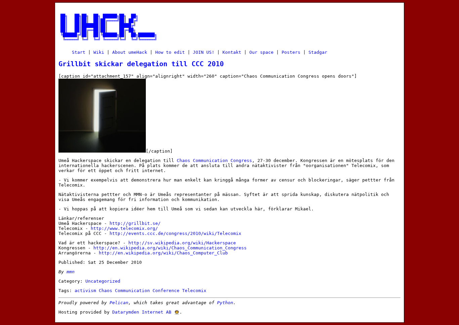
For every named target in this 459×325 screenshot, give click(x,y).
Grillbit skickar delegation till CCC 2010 (141, 64)
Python (225, 302)
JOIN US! (203, 52)
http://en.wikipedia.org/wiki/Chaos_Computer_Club (163, 252)
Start (78, 52)
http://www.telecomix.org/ (124, 228)
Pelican (119, 302)
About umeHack (129, 52)
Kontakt (231, 52)
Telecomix (194, 290)
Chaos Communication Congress (214, 160)
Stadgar (317, 52)
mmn (71, 271)
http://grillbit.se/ (135, 223)
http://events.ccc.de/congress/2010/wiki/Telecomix (175, 233)
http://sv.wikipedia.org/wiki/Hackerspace (182, 242)
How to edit (170, 52)
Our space (261, 52)
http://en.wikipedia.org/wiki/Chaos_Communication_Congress (170, 247)
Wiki (98, 52)
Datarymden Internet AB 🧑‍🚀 (145, 312)
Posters (291, 52)
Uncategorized (102, 281)
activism (85, 290)
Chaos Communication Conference (139, 290)
